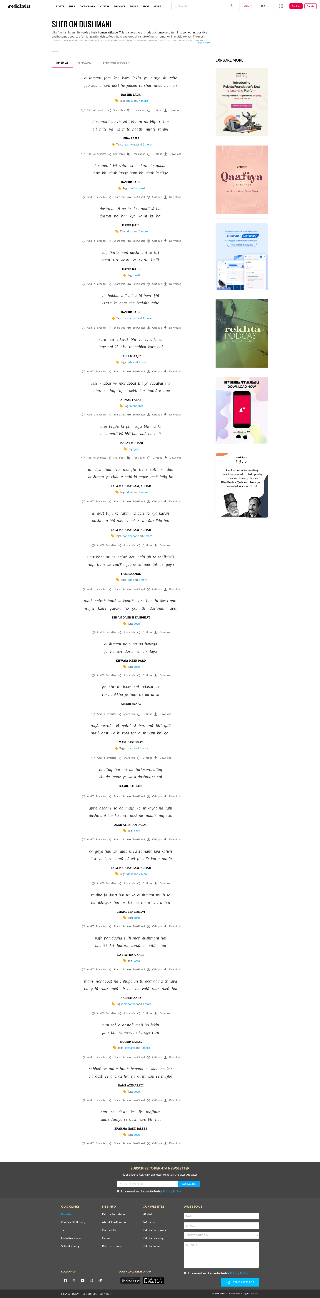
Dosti (137, 275)
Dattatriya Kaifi (130, 955)
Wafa (137, 960)
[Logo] (19, 6)
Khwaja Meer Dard (131, 660)
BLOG (145, 6)
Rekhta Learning (153, 1238)
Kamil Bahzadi (130, 786)
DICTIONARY (87, 6)
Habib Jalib (130, 225)
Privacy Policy (172, 1191)
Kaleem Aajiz (131, 356)
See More (204, 42)
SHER (72, 6)
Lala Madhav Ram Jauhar (131, 486)
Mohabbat (130, 318)
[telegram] (100, 1280)
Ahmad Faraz (130, 400)
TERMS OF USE (89, 1293)
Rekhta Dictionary (154, 1230)
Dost (130, 100)
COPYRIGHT (105, 1293)
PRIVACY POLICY (70, 1293)
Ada (130, 362)
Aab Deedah (130, 536)
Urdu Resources (71, 1238)
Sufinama (149, 1222)
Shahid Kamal (131, 1042)
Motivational (137, 188)
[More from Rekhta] (281, 6)
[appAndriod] (130, 1280)
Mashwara (130, 144)
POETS (60, 6)
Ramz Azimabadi (131, 1085)
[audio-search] (232, 6)
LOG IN (265, 5)
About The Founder (114, 1222)
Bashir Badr (130, 95)
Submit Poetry (70, 1246)
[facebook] (65, 1280)
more (157, 6)
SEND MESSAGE (243, 1282)
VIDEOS (104, 6)
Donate (310, 6)
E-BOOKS (119, 6)
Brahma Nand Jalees (130, 1128)
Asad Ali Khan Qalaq (130, 825)
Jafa (136, 449)
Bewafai (130, 1047)
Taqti (64, 1230)
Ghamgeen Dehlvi (131, 912)
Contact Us (109, 1230)
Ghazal (86, 62)
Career (106, 1238)
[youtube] (83, 1280)
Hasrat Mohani (131, 443)
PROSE (134, 6)
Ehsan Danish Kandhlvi (131, 617)
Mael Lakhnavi (131, 742)
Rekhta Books (151, 1246)
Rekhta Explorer (112, 1246)
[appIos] (153, 1280)
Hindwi (147, 1214)
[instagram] (91, 1280)
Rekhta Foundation (114, 1214)
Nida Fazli (131, 138)
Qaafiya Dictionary (73, 1222)
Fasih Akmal (131, 574)
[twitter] (74, 1280)
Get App (296, 6)
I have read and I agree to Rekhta (151, 1191)
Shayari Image (116, 62)
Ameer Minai (131, 704)
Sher (62, 62)
